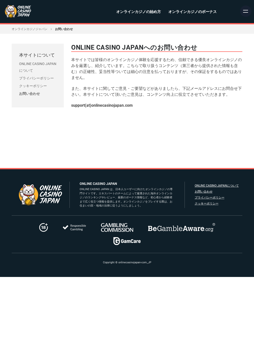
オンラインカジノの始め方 (138, 11)
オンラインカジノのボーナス (192, 11)
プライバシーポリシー (36, 78)
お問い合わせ (29, 94)
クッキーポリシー (33, 86)
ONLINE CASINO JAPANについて (217, 185)
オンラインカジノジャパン (29, 29)
